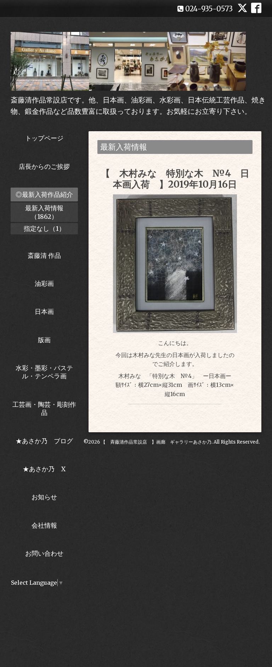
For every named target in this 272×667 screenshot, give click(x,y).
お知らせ (44, 497)
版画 (44, 340)
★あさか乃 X (44, 469)
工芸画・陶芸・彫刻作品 (44, 408)
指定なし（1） (44, 228)
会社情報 (44, 525)
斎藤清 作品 (44, 255)
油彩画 (44, 283)
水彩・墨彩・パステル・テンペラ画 (44, 372)
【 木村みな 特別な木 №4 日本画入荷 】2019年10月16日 (175, 178)
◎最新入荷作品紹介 (44, 194)
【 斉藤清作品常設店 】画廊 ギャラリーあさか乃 (156, 442)
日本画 (44, 311)
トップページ (44, 138)
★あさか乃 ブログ (47, 441)
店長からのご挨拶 (44, 166)
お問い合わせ (44, 553)
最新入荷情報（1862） (44, 212)
